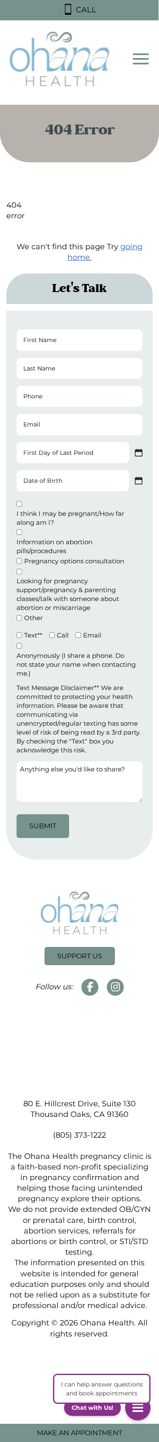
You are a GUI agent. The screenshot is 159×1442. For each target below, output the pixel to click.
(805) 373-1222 (79, 1135)
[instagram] (115, 987)
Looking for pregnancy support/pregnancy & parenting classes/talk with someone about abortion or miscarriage (68, 594)
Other (33, 618)
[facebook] (90, 987)
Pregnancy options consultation (74, 561)
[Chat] (138, 1407)
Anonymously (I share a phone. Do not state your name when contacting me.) (76, 664)
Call (63, 635)
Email (92, 635)
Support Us (79, 956)
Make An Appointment (79, 1433)
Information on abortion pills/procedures (54, 546)
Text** (33, 635)
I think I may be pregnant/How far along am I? (70, 517)
